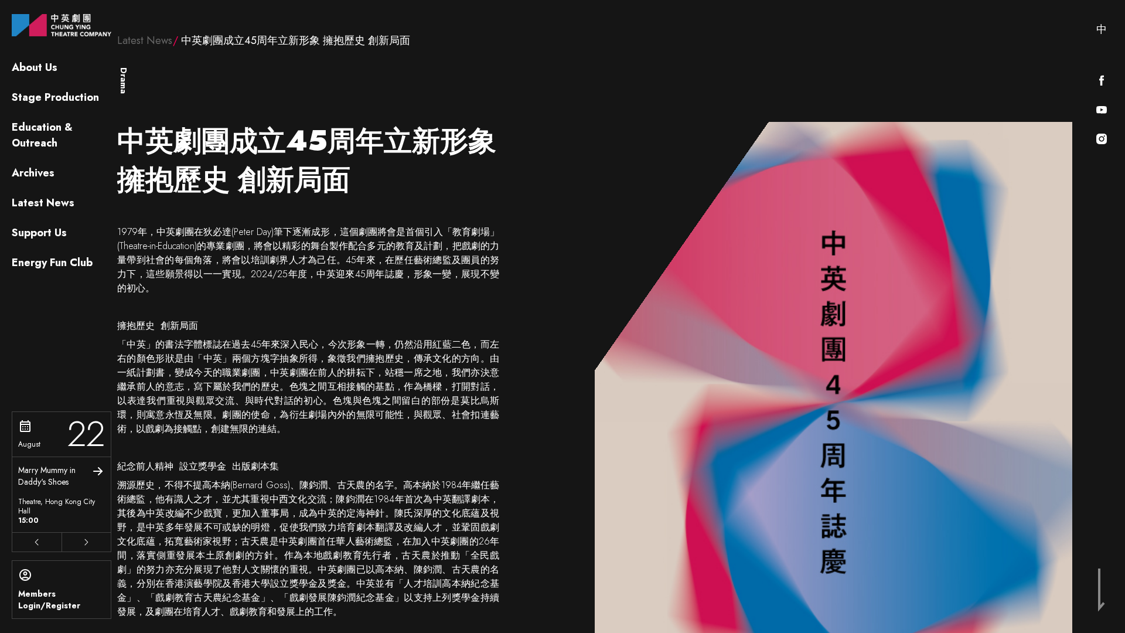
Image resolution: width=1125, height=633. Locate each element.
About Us (34, 67)
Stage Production (55, 97)
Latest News (43, 202)
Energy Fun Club (52, 262)
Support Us (39, 232)
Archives (33, 173)
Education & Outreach (42, 135)
